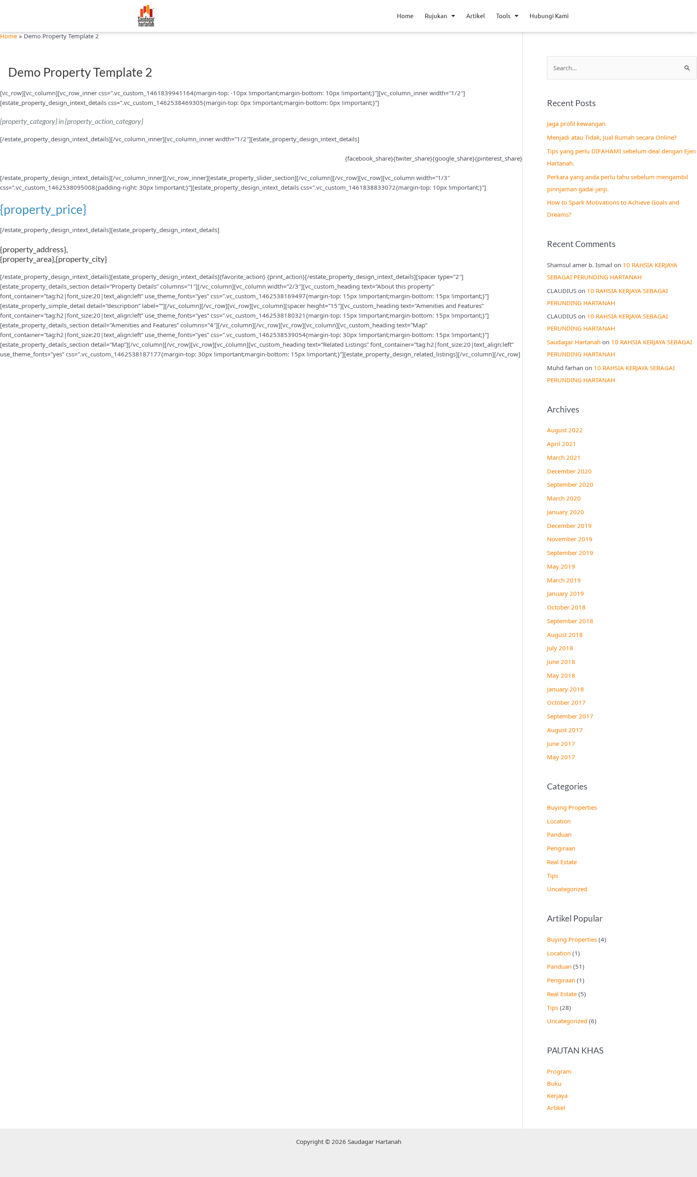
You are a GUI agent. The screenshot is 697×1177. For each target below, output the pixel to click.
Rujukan (436, 15)
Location (559, 821)
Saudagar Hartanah (574, 342)
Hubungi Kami (549, 15)
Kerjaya (557, 1095)
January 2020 (565, 512)
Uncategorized (567, 889)
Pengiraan (561, 848)
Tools (503, 15)
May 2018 (561, 675)
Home (405, 15)
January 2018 (565, 689)
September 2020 (570, 484)
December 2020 (569, 471)
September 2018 (570, 621)
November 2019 (570, 539)
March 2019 (564, 580)
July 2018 (560, 648)
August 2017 (565, 730)
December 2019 (569, 525)
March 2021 (564, 457)
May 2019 (561, 566)
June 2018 (561, 662)
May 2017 (561, 757)
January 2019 (565, 593)
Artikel (475, 15)
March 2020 (564, 498)
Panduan (559, 834)
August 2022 (565, 430)
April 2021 (561, 444)
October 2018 (566, 607)
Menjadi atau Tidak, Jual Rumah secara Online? (612, 137)
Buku (554, 1083)
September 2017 (570, 716)
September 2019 (570, 553)
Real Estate (562, 862)
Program (559, 1071)
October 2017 (566, 702)
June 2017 (561, 743)
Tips (552, 875)
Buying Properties (572, 807)
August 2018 (565, 634)
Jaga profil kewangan (576, 123)
